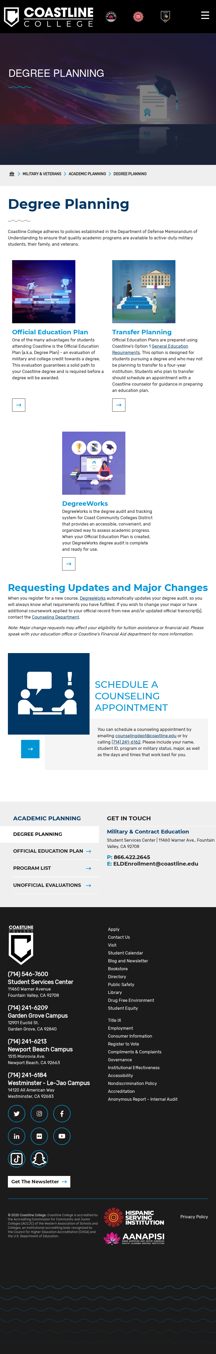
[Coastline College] (21, 945)
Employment (120, 1028)
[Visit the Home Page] (13, 173)
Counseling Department (55, 617)
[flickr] (39, 1136)
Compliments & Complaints (134, 1051)
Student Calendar (125, 953)
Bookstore (118, 968)
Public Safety (121, 984)
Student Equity (123, 1008)
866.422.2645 (132, 857)
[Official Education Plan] (18, 405)
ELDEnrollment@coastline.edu (155, 864)
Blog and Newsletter (128, 960)
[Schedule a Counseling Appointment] (30, 749)
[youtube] (62, 1136)
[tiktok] (16, 1159)
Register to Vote (123, 1044)
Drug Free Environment (131, 1000)
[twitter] (16, 1113)
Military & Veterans (42, 174)
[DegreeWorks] (68, 563)
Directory (117, 976)
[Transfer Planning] (118, 405)
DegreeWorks (93, 598)
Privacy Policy (194, 1216)
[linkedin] (16, 1136)
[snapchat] (39, 1159)
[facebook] (62, 1113)
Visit (112, 945)
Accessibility (120, 1075)
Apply (114, 929)
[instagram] (39, 1113)
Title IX (114, 1020)
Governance (120, 1059)
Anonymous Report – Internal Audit (143, 1099)
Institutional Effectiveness (134, 1067)
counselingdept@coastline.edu (145, 735)
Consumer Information (130, 1036)
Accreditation (121, 1091)
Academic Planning (87, 174)
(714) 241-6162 (126, 742)
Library (115, 992)
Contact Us (119, 937)
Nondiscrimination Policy (132, 1083)
